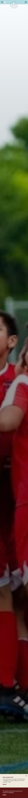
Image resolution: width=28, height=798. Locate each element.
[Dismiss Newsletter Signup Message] (26, 776)
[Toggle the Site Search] (5, 2)
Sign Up (4, 784)
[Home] (14, 5)
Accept (4, 794)
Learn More (11, 792)
